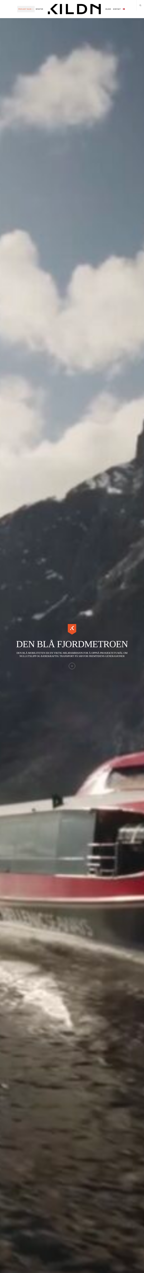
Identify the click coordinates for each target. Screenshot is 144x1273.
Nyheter (39, 9)
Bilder (108, 9)
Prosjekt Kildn (24, 9)
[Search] (139, 5)
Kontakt (117, 9)
